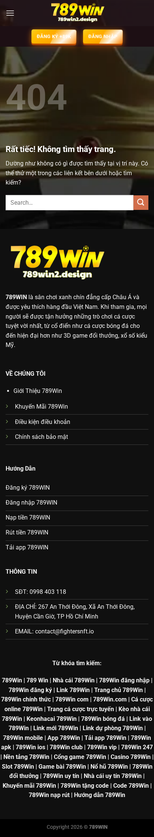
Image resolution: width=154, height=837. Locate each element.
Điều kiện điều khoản (42, 421)
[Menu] (10, 13)
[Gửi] (140, 202)
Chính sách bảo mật (41, 436)
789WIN (16, 297)
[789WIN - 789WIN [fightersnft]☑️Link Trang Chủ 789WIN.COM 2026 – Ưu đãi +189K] (77, 13)
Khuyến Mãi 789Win (41, 406)
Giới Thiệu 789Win (37, 390)
